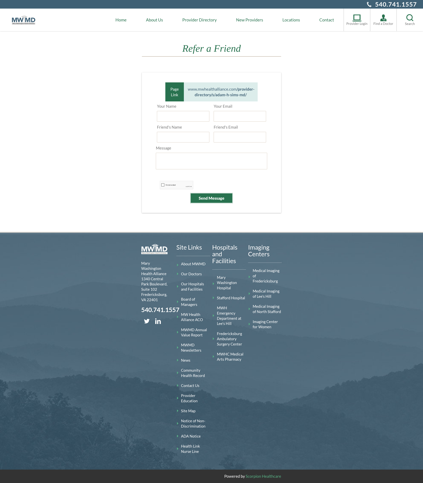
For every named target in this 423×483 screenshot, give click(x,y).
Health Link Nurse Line (190, 449)
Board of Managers (189, 302)
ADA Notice (191, 436)
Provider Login (356, 24)
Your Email (223, 106)
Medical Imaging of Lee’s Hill (266, 293)
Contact (326, 19)
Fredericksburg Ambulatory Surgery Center (229, 338)
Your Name (166, 106)
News (185, 360)
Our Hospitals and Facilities (192, 286)
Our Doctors (191, 274)
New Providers (249, 19)
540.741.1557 (396, 4)
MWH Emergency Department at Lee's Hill (229, 316)
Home (121, 19)
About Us (154, 19)
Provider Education (189, 398)
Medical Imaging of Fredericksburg (266, 275)
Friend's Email (226, 127)
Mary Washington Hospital (227, 282)
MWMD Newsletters (191, 347)
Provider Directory (199, 19)
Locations (291, 19)
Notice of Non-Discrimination (193, 423)
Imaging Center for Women (265, 324)
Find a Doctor (383, 24)
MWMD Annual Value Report (194, 332)
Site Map (188, 411)
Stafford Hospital (231, 298)
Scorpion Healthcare (263, 476)
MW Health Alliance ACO (192, 317)
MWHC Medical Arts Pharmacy (230, 356)
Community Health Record (193, 373)
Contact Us (190, 385)
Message (163, 148)
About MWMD (193, 264)
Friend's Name (169, 127)
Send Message (211, 198)
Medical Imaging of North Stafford (267, 309)
